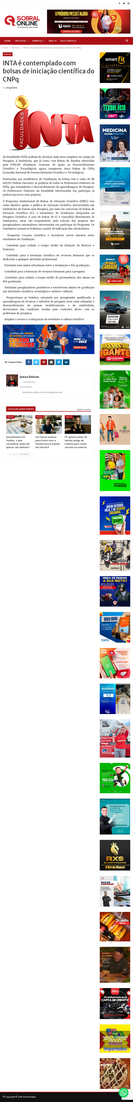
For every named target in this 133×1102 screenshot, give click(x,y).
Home (7, 40)
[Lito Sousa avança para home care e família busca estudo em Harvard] (48, 424)
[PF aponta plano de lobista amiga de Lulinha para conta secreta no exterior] (78, 424)
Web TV (53, 40)
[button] (123, 1092)
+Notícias (20, 40)
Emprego (37, 40)
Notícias (7, 54)
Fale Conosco (68, 40)
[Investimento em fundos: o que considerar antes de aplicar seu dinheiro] (19, 424)
